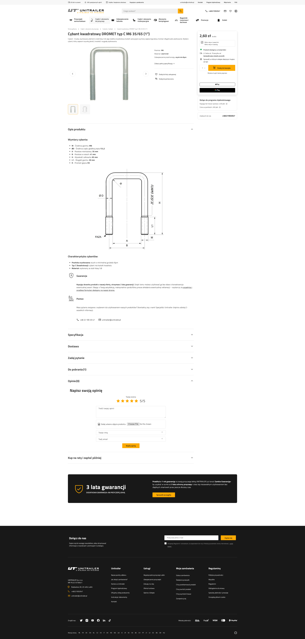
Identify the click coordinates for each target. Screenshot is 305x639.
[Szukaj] (180, 11)
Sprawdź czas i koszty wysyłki (213, 55)
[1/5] (118, 401)
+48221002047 (214, 11)
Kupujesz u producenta (137, 2)
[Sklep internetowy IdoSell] (235, 632)
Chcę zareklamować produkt (186, 584)
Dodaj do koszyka (224, 68)
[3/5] (127, 401)
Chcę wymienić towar (183, 594)
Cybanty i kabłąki (108, 29)
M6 (162, 50)
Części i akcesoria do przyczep (90, 29)
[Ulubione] (230, 11)
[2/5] (122, 401)
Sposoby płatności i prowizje (218, 592)
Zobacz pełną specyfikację (163, 63)
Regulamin (212, 584)
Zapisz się (228, 538)
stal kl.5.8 (164, 53)
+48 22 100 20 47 (87, 319)
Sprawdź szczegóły (163, 495)
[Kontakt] (87, 572)
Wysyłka (211, 579)
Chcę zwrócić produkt (183, 589)
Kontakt (200, 2)
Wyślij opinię (131, 445)
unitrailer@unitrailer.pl (111, 319)
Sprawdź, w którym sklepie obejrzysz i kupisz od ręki (219, 60)
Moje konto (227, 2)
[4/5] (131, 401)
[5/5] (136, 401)
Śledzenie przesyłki (182, 580)
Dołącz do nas (77, 538)
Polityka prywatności (215, 575)
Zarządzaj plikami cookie (216, 597)
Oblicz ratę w (211, 42)
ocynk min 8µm (180, 57)
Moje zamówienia (185, 568)
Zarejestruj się (181, 598)
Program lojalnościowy (213, 2)
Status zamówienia (183, 575)
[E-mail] (225, 11)
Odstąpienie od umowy (216, 588)
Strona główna (72, 29)
